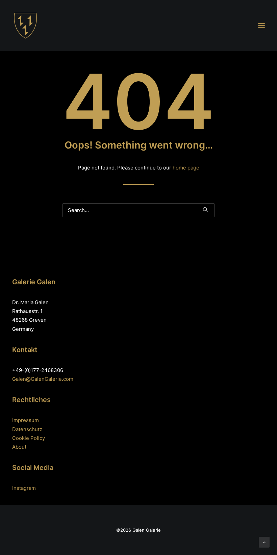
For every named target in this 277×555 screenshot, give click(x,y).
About (19, 447)
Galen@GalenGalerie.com (42, 379)
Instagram (24, 488)
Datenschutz (27, 429)
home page (186, 167)
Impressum (25, 420)
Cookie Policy (28, 438)
